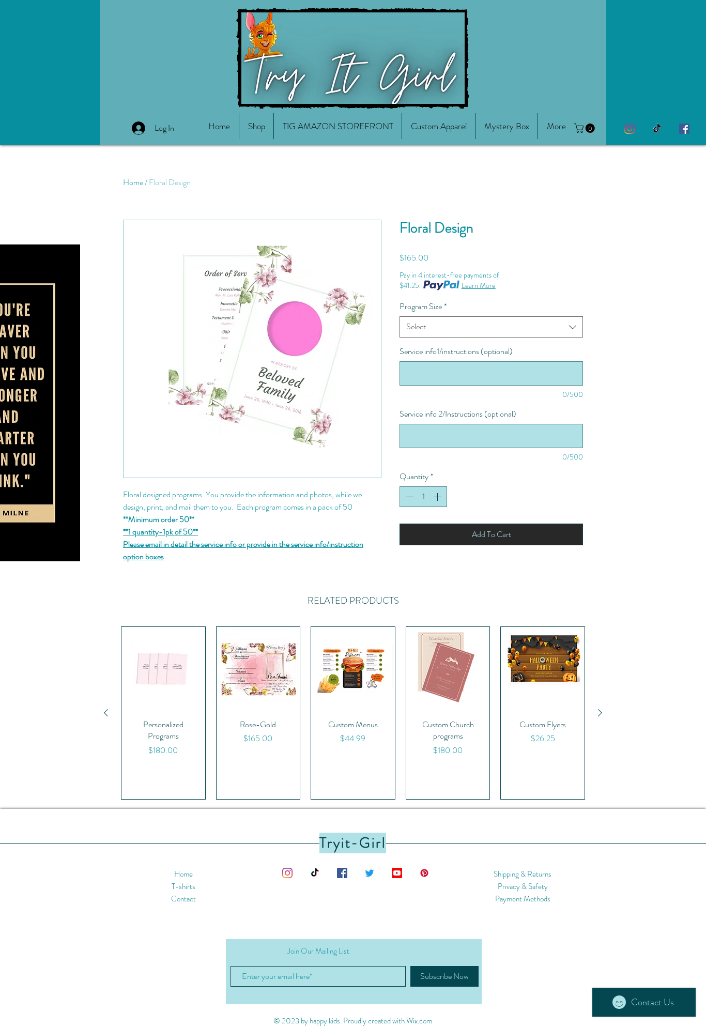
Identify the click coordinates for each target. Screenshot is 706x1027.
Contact (183, 899)
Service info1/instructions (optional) (456, 351)
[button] (556, 126)
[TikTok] (657, 129)
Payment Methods (522, 899)
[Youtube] (397, 873)
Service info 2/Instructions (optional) (458, 414)
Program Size (423, 306)
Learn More (479, 285)
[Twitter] (369, 873)
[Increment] (438, 497)
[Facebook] (684, 129)
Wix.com (419, 1020)
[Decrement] (408, 497)
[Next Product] (600, 713)
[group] (353, 713)
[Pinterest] (424, 873)
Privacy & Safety (523, 886)
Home (133, 182)
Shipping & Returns (522, 874)
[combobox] (491, 326)
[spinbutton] (423, 497)
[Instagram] (629, 129)
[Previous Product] (106, 713)
